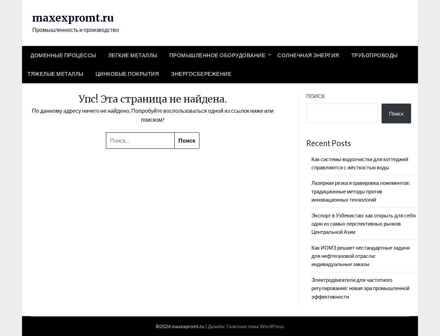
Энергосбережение (201, 74)
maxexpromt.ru (73, 17)
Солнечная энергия (308, 55)
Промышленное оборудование (217, 55)
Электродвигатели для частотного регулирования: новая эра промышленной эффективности (360, 288)
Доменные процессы (63, 55)
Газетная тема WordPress (255, 326)
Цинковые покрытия (127, 74)
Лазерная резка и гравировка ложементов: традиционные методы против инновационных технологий (360, 191)
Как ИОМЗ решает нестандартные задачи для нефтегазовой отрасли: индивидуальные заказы (360, 255)
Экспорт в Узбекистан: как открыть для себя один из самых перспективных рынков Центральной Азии (363, 223)
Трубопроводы (374, 55)
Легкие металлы (132, 55)
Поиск (315, 96)
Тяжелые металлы (56, 74)
